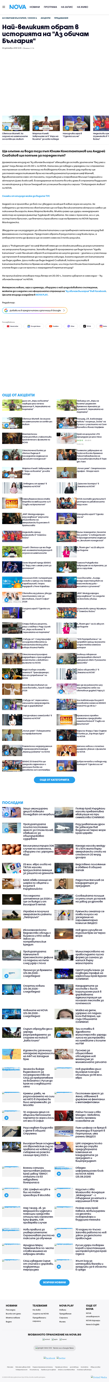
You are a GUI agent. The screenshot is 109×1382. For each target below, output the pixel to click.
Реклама (10, 1367)
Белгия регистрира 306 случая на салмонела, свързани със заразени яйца (38, 850)
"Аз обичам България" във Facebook (85, 291)
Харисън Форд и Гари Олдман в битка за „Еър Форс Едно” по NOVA (92, 734)
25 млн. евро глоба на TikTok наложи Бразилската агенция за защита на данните (38, 869)
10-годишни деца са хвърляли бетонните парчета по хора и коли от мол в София (38, 1116)
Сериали (63, 1317)
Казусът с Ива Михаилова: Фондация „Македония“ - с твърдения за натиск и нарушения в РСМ (91, 1195)
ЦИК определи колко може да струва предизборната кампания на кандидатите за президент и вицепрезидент (89, 1152)
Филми (62, 1321)
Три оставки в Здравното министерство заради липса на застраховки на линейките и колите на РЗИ (91, 1036)
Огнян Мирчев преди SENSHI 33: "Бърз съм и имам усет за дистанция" (36, 565)
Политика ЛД (34, 1369)
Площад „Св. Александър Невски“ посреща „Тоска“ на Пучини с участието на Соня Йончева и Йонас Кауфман (91, 423)
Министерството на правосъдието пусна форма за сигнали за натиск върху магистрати (90, 957)
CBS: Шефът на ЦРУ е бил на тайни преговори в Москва (36, 1192)
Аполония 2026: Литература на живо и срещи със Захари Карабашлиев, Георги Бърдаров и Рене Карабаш (37, 582)
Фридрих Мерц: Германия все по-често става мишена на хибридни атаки (38, 1249)
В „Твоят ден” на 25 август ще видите (90, 548)
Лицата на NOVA (41, 1314)
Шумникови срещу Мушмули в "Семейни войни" (91, 609)
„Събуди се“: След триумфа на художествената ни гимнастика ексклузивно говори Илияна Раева (36, 643)
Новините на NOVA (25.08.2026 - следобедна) (35, 1013)
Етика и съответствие (66, 1369)
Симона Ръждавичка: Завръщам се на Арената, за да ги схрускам (92, 565)
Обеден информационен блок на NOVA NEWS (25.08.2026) (90, 1172)
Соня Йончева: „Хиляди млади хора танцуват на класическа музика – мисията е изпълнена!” (90, 582)
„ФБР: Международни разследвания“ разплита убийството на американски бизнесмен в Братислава (35, 519)
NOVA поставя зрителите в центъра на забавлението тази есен (91, 502)
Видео (9, 1321)
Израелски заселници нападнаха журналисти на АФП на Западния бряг (38, 1055)
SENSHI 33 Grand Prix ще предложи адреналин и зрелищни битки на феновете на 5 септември (36, 765)
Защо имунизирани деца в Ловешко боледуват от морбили (38, 811)
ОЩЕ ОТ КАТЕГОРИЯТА (54, 779)
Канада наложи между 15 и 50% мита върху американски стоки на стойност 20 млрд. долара (91, 851)
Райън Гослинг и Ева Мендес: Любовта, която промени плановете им (88, 1116)
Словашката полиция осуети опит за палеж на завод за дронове (91, 898)
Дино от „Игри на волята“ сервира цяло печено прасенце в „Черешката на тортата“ (36, 405)
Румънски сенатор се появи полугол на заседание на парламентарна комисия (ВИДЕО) (90, 917)
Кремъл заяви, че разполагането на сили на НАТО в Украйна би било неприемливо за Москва (38, 1099)
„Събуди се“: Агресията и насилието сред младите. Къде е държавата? (36, 703)
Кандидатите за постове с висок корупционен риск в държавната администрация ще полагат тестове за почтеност (90, 994)
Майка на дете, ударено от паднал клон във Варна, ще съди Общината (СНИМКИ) (89, 1016)
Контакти (84, 1367)
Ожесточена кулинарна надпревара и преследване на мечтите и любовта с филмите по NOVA (36, 658)
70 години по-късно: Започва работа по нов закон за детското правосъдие (91, 1234)
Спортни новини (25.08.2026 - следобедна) (34, 988)
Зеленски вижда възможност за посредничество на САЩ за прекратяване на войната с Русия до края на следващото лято (38, 1077)
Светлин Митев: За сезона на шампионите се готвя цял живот (37, 421)
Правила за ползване (48, 1369)
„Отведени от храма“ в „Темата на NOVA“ (34, 485)
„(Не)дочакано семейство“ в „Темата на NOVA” (37, 716)
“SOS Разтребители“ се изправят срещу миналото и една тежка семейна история (91, 643)
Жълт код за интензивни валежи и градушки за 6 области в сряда (91, 1265)
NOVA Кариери (93, 1320)
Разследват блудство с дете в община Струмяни (38, 1130)
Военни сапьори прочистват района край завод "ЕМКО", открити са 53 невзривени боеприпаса (37, 1175)
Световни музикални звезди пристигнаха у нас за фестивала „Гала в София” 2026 (37, 597)
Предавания (65, 1314)
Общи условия (95, 1367)
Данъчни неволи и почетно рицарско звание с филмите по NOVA (91, 749)
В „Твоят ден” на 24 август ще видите (90, 625)
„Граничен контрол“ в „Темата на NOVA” (88, 485)
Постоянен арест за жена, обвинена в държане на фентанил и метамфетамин (90, 1098)
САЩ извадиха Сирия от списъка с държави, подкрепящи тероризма (38, 1265)
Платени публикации (84, 1369)
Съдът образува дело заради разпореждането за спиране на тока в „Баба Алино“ (38, 1034)
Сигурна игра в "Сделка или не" (36, 609)
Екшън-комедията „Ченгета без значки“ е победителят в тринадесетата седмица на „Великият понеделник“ (91, 536)
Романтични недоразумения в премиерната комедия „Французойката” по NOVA (37, 749)
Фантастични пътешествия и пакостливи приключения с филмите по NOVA (37, 438)
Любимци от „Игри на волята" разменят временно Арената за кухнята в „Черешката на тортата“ (90, 406)
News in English (92, 1324)
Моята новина (13, 1317)
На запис (67, 7)
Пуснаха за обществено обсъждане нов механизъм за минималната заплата (91, 1056)
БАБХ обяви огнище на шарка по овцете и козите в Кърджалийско (37, 884)
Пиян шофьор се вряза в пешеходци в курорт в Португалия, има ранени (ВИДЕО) (91, 1132)
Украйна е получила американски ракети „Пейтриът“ (37, 914)
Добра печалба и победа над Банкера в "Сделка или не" (91, 762)
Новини (35, 7)
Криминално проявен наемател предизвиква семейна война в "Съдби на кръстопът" (91, 719)
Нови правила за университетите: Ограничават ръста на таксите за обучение (38, 1234)
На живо (82, 7)
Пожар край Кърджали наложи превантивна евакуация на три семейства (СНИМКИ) (90, 813)
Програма (50, 7)
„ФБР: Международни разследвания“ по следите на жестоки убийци (91, 596)
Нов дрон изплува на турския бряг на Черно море (91, 932)
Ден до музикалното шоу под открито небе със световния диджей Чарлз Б (91, 688)
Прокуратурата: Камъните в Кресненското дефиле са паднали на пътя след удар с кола (38, 957)
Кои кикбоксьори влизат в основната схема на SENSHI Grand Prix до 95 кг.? (91, 703)
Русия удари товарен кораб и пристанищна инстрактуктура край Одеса (91, 1249)
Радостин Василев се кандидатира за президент (90, 883)
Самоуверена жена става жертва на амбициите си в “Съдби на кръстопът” (36, 502)
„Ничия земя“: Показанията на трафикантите (36, 732)
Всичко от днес (13, 1314)
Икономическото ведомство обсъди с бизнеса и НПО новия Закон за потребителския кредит (37, 937)
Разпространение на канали (43, 1367)
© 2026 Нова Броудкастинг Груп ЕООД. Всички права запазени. (24, 1377)
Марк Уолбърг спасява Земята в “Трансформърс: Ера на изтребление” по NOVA (35, 673)
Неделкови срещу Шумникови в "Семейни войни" (34, 535)
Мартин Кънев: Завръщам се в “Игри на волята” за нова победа (37, 471)
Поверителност (21, 1369)
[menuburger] (4, 6)
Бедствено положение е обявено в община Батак (91, 867)
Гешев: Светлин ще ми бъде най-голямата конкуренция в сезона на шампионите (37, 550)
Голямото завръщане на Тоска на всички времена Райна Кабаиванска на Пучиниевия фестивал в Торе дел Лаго (92, 456)
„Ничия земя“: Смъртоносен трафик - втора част (91, 469)
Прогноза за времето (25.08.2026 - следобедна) (37, 973)
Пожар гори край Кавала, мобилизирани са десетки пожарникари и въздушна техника (90, 1213)
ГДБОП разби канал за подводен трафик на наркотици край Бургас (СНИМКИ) (91, 974)
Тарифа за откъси (61, 1367)
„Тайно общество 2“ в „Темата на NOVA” (88, 671)
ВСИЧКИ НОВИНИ (54, 1282)
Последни (10, 1310)
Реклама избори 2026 (22, 1367)
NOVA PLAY (42, 294)
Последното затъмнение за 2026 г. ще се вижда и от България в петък (37, 900)
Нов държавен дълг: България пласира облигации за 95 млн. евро (89, 1073)
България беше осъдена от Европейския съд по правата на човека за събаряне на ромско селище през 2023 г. (38, 1149)
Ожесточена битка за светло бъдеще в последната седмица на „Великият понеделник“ (35, 454)
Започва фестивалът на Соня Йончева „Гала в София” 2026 (37, 688)
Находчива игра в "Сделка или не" (90, 515)
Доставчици (74, 1367)
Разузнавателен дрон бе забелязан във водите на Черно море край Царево (91, 828)
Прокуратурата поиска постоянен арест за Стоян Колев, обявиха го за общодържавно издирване (38, 831)
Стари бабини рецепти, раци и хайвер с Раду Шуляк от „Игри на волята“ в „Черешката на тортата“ (36, 628)
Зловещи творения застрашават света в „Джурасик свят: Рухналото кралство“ (91, 658)
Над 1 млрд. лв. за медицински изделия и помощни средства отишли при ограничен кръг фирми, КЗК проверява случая (38, 1215)
